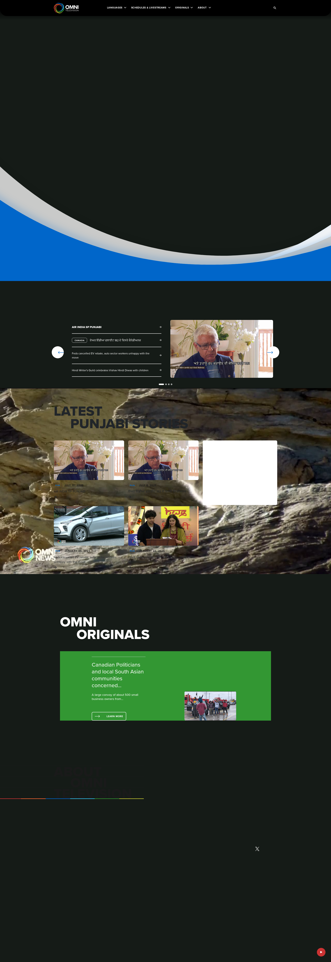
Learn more (115, 716)
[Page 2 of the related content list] (166, 384)
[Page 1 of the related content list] (161, 384)
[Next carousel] (262, 352)
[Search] (274, 8)
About (202, 7)
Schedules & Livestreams (148, 7)
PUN (57, 485)
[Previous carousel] (58, 352)
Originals (182, 7)
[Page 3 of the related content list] (168, 384)
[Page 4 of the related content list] (171, 384)
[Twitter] (257, 849)
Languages (114, 7)
